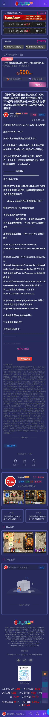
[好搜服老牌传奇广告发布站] (24, 17)
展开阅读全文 (23, 348)
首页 (5, 54)
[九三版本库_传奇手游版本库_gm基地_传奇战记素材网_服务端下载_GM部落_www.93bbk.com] (24, 622)
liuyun (12, 113)
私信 (43, 114)
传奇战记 (24, 654)
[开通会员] (45, 673)
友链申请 (24, 651)
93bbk (32, 654)
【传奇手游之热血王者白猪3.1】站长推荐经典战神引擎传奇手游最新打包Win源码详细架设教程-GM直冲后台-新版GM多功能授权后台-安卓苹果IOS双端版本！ (24, 101)
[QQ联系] (45, 684)
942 (22, 481)
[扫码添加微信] (45, 690)
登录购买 (38, 84)
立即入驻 (42, 13)
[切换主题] (45, 695)
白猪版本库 (13, 54)
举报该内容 (25, 358)
